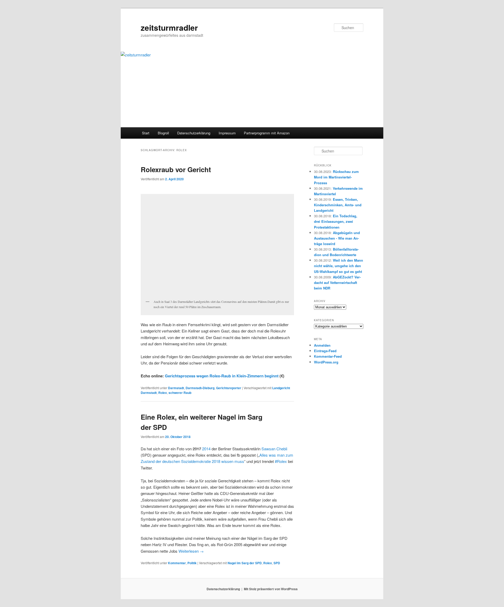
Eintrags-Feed (325, 350)
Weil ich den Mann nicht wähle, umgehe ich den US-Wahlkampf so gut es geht (338, 266)
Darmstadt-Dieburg (200, 388)
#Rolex (281, 461)
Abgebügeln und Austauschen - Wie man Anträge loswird (337, 238)
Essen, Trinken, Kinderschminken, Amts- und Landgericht (337, 205)
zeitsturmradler (169, 27)
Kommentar (177, 563)
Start (145, 132)
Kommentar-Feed (328, 356)
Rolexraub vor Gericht (176, 169)
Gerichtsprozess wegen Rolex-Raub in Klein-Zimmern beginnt (222, 376)
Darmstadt (176, 388)
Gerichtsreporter (228, 388)
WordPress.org (326, 362)
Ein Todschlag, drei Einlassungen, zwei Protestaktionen (335, 221)
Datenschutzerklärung (193, 132)
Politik (192, 563)
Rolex (162, 392)
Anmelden (322, 345)
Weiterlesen (191, 551)
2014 (206, 448)
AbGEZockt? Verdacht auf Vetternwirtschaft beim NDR (337, 283)
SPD (277, 563)
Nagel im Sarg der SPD (245, 563)
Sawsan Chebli (274, 448)
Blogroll (163, 132)
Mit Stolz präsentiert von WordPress (271, 589)
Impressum (227, 132)
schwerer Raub (180, 392)
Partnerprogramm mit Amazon (267, 132)
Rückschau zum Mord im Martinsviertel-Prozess (336, 177)
